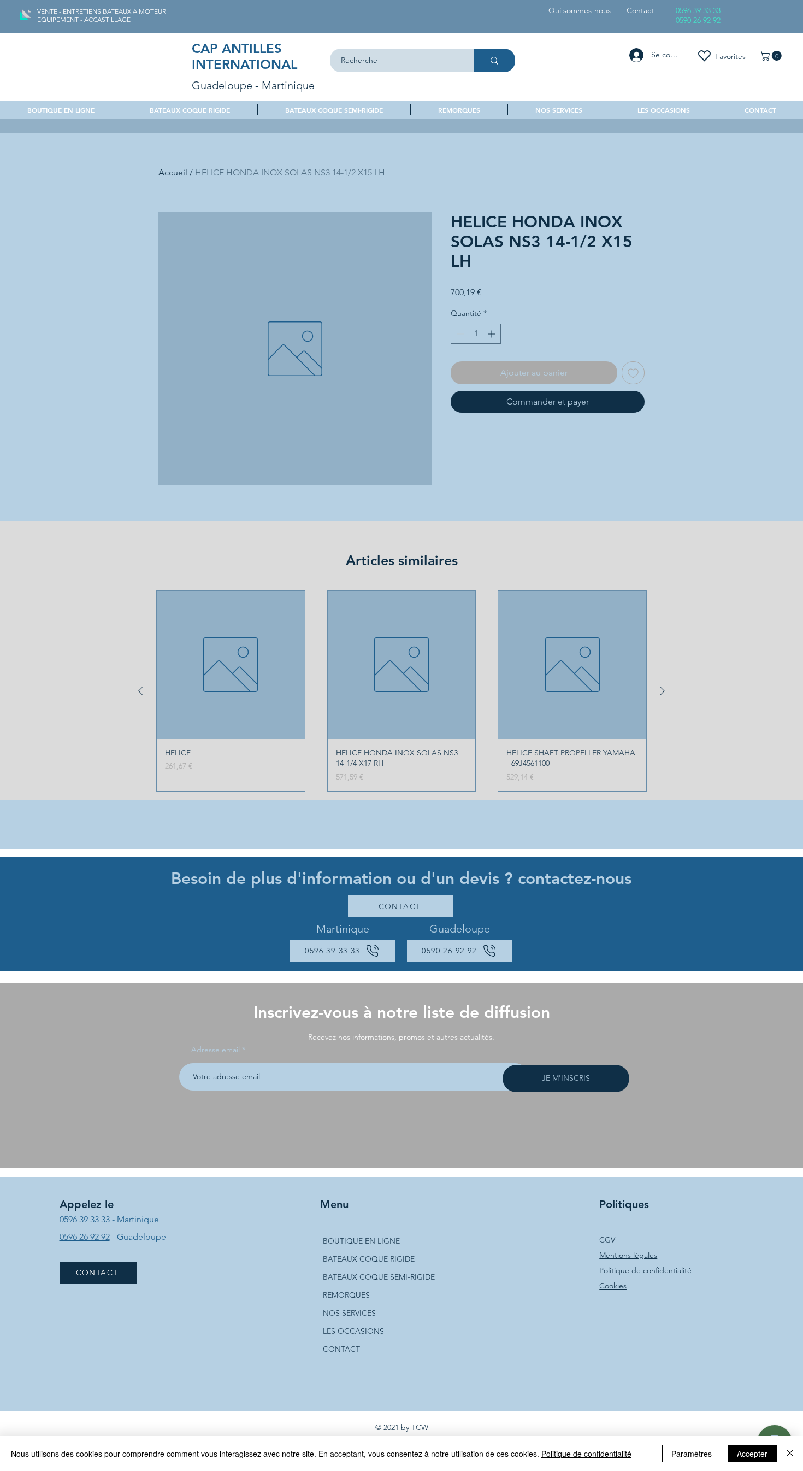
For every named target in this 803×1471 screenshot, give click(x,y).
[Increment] (492, 333)
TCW (419, 1427)
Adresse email (215, 1049)
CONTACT (341, 1349)
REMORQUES (346, 1295)
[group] (401, 691)
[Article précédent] (140, 691)
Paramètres (691, 1453)
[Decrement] (459, 333)
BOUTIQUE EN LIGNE (361, 1241)
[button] (772, 56)
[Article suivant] (662, 691)
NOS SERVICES (349, 1313)
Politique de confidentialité (645, 1270)
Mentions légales (628, 1255)
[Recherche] (494, 60)
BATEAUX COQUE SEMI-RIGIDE (379, 1277)
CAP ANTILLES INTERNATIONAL (244, 56)
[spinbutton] (476, 333)
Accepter (752, 1453)
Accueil (172, 172)
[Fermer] (789, 1453)
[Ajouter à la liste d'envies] (633, 372)
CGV (607, 1240)
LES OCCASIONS (353, 1331)
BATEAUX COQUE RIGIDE (369, 1259)
